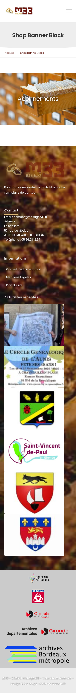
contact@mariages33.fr (30, 217)
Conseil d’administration (23, 269)
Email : (8, 217)
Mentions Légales (18, 277)
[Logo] (19, 11)
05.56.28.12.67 (30, 240)
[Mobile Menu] (69, 11)
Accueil (9, 53)
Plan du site (14, 285)
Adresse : (10, 221)
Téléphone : (22, 240)
